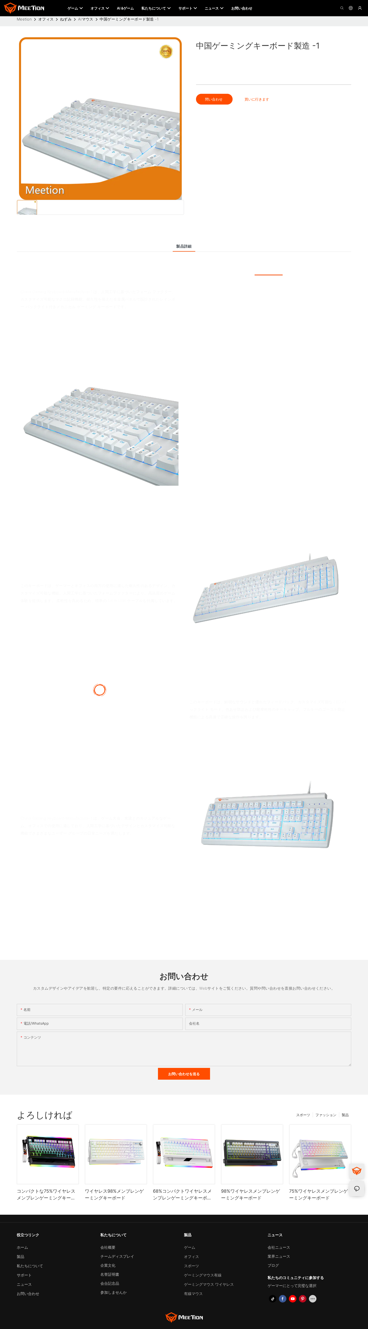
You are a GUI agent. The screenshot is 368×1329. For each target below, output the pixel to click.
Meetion (24, 19)
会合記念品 (109, 1283)
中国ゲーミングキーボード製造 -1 (129, 19)
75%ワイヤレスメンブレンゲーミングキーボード (318, 1194)
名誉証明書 (109, 1274)
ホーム (22, 1247)
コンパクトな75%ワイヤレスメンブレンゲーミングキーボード (46, 1194)
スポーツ (303, 1115)
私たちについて (30, 1265)
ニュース (24, 1284)
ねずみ (66, 19)
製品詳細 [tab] (184, 246)
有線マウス (193, 1293)
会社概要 (107, 1247)
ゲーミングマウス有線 (203, 1275)
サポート (24, 1275)
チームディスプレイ (117, 1256)
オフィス (46, 19)
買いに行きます (257, 99)
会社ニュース (279, 1247)
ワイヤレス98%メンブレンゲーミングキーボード (114, 1194)
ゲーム (189, 1247)
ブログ (273, 1265)
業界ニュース (279, 1256)
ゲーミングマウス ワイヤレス (209, 1284)
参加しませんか (113, 1292)
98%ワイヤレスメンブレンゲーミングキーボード (250, 1194)
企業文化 (107, 1265)
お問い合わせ (28, 1293)
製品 (345, 1115)
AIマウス (85, 19)
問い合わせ (214, 99)
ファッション (325, 1115)
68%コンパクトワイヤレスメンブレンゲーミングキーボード (182, 1194)
